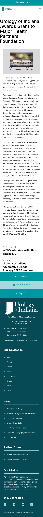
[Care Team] (9, 376)
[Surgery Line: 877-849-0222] (15, 335)
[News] (7, 386)
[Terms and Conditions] (13, 418)
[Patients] (8, 362)
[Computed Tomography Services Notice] (19, 433)
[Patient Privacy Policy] (13, 409)
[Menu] (39, 8)
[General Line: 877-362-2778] (15, 328)
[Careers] (8, 381)
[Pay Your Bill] (10, 437)
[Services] (8, 367)
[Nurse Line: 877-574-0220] (14, 331)
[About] (7, 357)
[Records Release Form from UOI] (17, 455)
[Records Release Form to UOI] (16, 459)
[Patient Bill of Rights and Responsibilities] (20, 413)
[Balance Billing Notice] (13, 423)
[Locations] (9, 371)
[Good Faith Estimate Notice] (15, 428)
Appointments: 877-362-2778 (22, 2)
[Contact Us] (9, 390)
